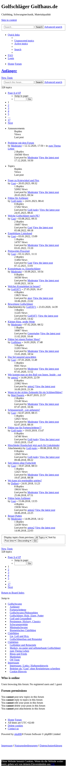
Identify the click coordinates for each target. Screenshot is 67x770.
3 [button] (8, 108)
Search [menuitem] (17, 49)
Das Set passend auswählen (22, 357)
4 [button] (8, 111)
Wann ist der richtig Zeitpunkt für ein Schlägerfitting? (35, 392)
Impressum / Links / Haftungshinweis (29, 665)
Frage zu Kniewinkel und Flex (23, 180)
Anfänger (9, 71)
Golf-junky (16, 201)
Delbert (15, 483)
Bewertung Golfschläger (20, 304)
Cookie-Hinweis (18, 671)
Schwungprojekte (19, 624)
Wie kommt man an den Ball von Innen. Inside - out (34, 374)
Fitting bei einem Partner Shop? (24, 339)
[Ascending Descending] (24, 540)
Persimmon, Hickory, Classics (25, 621)
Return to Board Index (12, 592)
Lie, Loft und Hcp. (19, 636)
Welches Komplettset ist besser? (24, 286)
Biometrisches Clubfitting (23, 630)
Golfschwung (15, 603)
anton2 (14, 377)
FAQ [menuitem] (10, 55)
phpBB (18, 734)
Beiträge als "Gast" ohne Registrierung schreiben (35, 668)
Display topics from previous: (19, 537)
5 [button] (8, 114)
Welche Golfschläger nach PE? (24, 215)
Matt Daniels (17, 395)
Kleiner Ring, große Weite (21, 321)
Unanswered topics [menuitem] (24, 40)
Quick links (14, 34)
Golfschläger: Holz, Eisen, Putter (27, 615)
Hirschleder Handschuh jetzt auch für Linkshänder (34, 445)
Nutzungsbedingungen (26, 745)
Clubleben (13, 642)
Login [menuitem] (11, 58)
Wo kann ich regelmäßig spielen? (25, 480)
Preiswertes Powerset (19, 251)
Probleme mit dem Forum (21, 142)
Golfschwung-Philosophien (24, 612)
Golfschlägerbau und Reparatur (26, 639)
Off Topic (15, 659)
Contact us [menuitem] (13, 728)
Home (11, 719)
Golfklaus (16, 342)
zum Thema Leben (19, 651)
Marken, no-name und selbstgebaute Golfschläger (35, 648)
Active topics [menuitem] (21, 43)
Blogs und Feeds (18, 653)
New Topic (7, 77)
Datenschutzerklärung (51, 745)
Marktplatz (15, 656)
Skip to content (9, 20)
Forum (18, 719)
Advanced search (53, 27)
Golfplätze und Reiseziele (23, 645)
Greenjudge (33, 333)
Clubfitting (13, 633)
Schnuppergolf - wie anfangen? (24, 410)
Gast (13, 183)
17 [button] (9, 120)
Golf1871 (16, 289)
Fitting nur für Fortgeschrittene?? (24, 427)
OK (53, 764)
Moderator (16, 145)
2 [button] (8, 105)
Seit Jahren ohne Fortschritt (22, 463)
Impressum (13, 662)
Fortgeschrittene (18, 609)
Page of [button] (14, 93)
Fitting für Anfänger (18, 198)
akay (29, 298)
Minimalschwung (19, 627)
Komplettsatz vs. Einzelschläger (24, 268)
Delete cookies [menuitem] (15, 725)
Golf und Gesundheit (20, 618)
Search (39, 27)
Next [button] (10, 122)
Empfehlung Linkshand (20, 233)
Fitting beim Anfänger (19, 498)
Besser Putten (15, 515)
